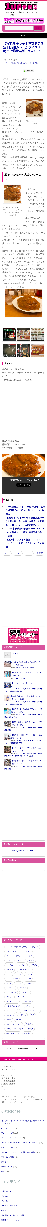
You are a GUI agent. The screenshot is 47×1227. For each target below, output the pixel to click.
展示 (32, 1015)
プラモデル (27, 1001)
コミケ (8, 983)
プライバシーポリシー (9, 1206)
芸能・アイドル (20, 678)
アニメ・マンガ (7, 1133)
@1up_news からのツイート (23, 851)
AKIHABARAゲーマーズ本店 (16, 947)
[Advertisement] (23, 595)
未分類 (3, 1162)
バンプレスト (11, 992)
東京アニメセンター (13, 1024)
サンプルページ (7, 1196)
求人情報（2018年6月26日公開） (13, 1215)
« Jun (3, 1090)
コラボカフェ (31, 983)
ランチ (29, 553)
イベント (29, 956)
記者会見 (27, 1033)
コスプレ (29, 974)
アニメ (18, 956)
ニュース (14, 654)
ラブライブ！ (11, 1010)
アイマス (27, 951)
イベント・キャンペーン (23, 667)
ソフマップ (10, 988)
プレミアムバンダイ (13, 1006)
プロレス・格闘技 (13, 756)
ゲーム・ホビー (7, 1147)
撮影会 (8, 1020)
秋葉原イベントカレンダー (11, 1220)
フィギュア (25, 992)
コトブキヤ (27, 979)
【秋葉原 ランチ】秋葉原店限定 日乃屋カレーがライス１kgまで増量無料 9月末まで (23, 47)
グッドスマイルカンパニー (16, 965)
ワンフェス (10, 1015)
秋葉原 (39, 553)
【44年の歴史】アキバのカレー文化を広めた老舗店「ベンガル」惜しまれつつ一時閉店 (24, 510)
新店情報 (19, 1020)
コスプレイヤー (12, 979)
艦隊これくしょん (12, 1033)
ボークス (29, 1006)
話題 (32, 667)
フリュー (9, 997)
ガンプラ (21, 960)
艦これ (30, 1029)
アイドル (35, 947)
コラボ (18, 983)
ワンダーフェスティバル (30, 1010)
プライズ (21, 997)
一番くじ (22, 1015)
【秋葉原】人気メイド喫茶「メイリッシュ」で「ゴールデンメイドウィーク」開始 (24, 543)
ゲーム (18, 974)
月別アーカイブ (10, 1049)
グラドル (34, 965)
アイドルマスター (12, 951)
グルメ (18, 553)
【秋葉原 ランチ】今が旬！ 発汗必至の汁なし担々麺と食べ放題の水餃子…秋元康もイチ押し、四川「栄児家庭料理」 (24, 521)
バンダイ (22, 988)
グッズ (31, 960)
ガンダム (9, 960)
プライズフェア (12, 1001)
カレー (7, 553)
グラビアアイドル (24, 970)
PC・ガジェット (7, 1128)
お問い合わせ (6, 1191)
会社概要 (4, 1210)
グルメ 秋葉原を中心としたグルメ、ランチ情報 (22, 63)
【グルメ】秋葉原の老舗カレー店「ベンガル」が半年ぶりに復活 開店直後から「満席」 (24, 532)
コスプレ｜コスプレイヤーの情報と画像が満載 (18, 1152)
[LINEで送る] (28, 70)
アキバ (8, 956)
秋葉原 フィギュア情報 (14, 1029)
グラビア (9, 970)
